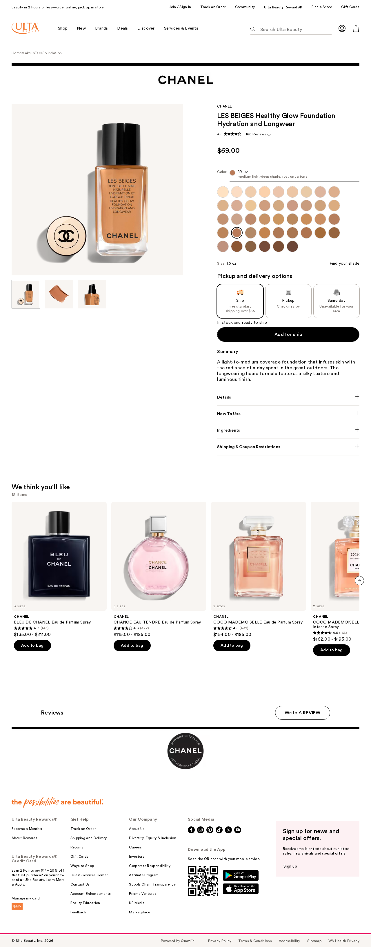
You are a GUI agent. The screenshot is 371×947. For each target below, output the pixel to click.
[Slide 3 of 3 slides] (92, 294)
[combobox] (288, 175)
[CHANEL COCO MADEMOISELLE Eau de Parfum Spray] (258, 569)
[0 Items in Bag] (355, 28)
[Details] (288, 397)
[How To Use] (288, 414)
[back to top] (353, 929)
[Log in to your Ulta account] (342, 28)
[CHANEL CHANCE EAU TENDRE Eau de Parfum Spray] (158, 569)
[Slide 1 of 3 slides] (26, 294)
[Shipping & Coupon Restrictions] (288, 447)
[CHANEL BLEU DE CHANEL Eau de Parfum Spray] (59, 569)
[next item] (359, 580)
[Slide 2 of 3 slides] (59, 294)
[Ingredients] (288, 430)
